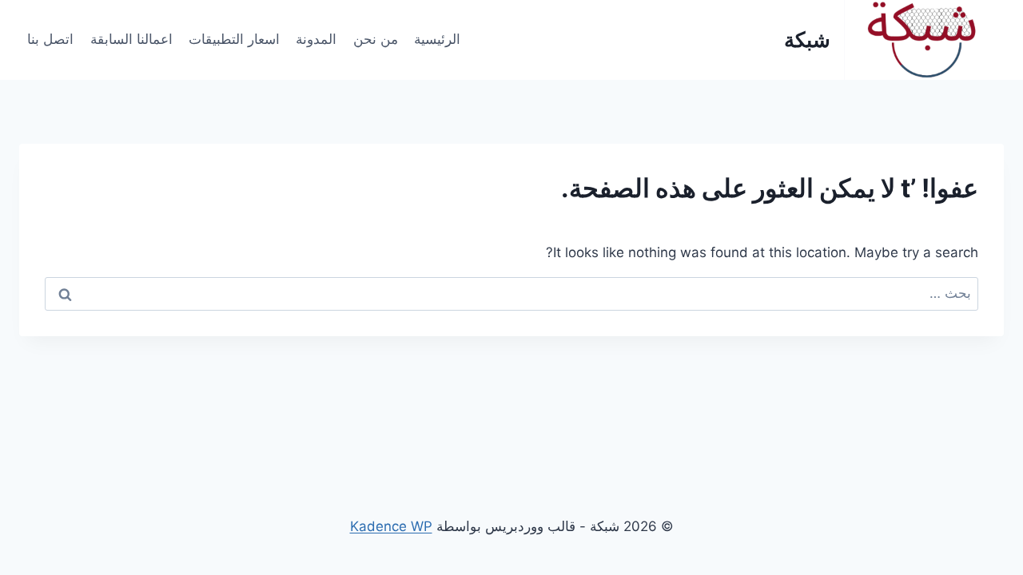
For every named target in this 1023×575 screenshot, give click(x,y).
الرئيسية (437, 39)
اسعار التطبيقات (234, 39)
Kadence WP (391, 526)
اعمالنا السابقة (131, 39)
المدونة (316, 39)
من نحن (375, 39)
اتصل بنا (50, 39)
